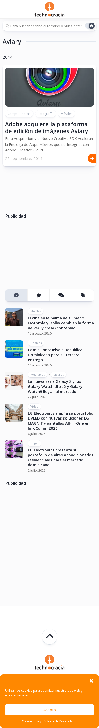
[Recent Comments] (61, 295)
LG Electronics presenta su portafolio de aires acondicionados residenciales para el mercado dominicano (60, 457)
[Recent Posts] (16, 295)
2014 (8, 57)
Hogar (34, 443)
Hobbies (36, 343)
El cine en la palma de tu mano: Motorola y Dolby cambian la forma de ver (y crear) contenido (61, 322)
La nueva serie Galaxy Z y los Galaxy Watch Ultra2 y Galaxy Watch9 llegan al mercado (55, 386)
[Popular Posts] (38, 295)
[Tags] (83, 295)
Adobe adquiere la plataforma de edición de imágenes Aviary (46, 127)
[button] (91, 680)
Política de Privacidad (59, 721)
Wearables (37, 374)
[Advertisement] (43, 256)
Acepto (49, 709)
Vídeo (34, 406)
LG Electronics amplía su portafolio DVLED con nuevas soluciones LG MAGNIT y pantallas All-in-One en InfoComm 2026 (60, 421)
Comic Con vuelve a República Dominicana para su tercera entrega (55, 354)
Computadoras (19, 113)
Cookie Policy (31, 721)
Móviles (67, 113)
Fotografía (46, 113)
